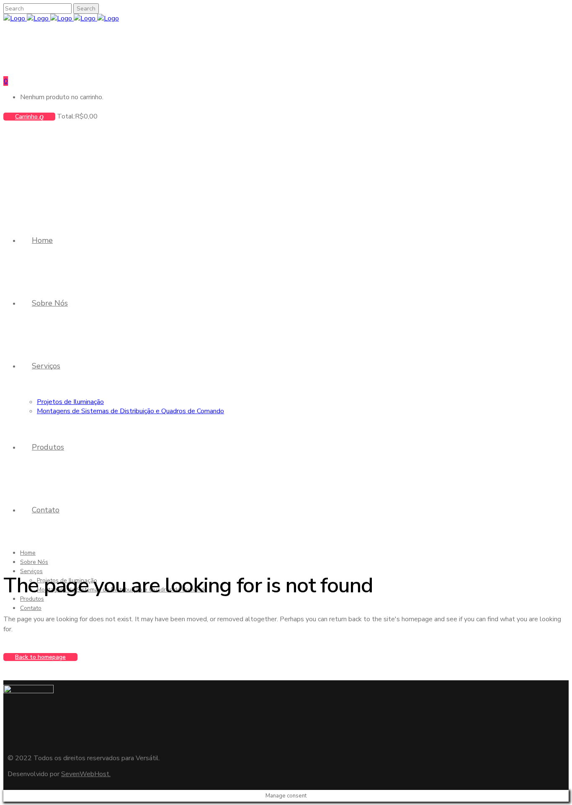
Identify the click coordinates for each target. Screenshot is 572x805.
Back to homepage (40, 657)
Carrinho (27, 117)
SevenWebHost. (86, 774)
